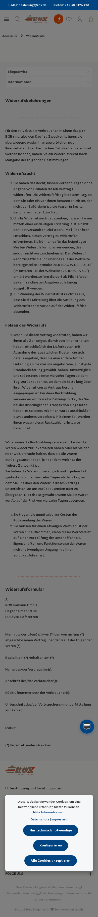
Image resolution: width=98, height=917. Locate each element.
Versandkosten (18, 893)
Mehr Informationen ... (49, 812)
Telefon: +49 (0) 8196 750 (70, 5)
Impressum (60, 819)
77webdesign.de (72, 909)
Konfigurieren (50, 845)
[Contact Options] (87, 727)
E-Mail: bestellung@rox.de (27, 5)
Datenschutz (40, 819)
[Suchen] (18, 19)
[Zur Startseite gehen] (36, 19)
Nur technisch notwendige (50, 830)
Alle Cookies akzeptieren (51, 860)
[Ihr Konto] (80, 19)
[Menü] (7, 19)
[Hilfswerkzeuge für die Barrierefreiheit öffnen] (59, 19)
